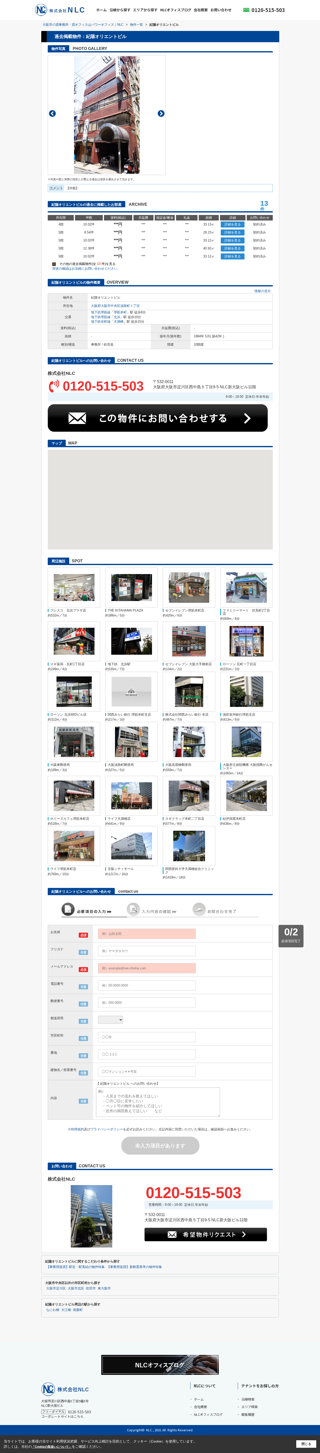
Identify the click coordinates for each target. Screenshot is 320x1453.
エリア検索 (250, 1406)
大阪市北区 (76, 1288)
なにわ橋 (52, 1310)
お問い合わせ (221, 9)
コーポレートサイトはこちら (62, 1416)
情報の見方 (262, 291)
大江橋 (66, 1310)
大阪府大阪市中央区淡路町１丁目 (115, 306)
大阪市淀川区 (56, 1288)
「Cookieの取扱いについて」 (52, 1447)
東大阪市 (104, 1288)
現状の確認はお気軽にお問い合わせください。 (86, 268)
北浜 (117, 317)
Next (161, 113)
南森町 (78, 1310)
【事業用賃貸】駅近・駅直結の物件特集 (75, 1267)
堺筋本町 (120, 312)
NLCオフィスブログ (175, 9)
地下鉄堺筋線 (100, 312)
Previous (52, 113)
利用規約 (77, 1129)
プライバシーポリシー (106, 1129)
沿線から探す (120, 9)
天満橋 (119, 321)
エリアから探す (145, 9)
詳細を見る (232, 224)
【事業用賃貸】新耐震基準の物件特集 (134, 1267)
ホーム (101, 9)
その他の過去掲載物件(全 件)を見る (84, 264)
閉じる (306, 1444)
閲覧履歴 (248, 1414)
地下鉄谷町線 (100, 321)
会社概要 (201, 9)
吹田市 (91, 1288)
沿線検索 (248, 1399)
